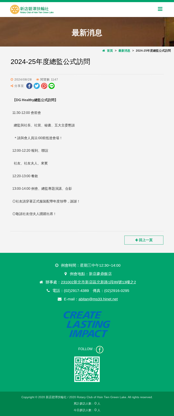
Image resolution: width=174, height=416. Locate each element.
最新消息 (124, 50)
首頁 (109, 50)
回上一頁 (145, 240)
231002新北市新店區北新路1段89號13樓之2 (98, 282)
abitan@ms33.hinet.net (98, 299)
